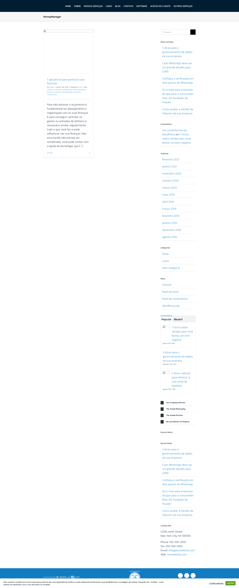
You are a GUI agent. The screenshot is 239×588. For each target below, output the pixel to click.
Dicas (80, 87)
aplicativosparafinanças (63, 89)
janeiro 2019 (169, 223)
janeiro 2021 (169, 166)
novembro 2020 (171, 173)
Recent (178, 319)
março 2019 (169, 209)
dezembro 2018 (171, 230)
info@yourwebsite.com (181, 550)
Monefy (49, 92)
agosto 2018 (169, 237)
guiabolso (82, 89)
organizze (77, 92)
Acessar (167, 285)
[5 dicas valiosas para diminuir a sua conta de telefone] (166, 373)
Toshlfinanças (52, 94)
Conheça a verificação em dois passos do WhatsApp (177, 80)
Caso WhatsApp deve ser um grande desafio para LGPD (177, 67)
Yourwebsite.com (177, 554)
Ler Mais (50, 152)
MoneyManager (67, 92)
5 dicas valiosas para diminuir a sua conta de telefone (181, 379)
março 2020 (169, 187)
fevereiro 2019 (170, 216)
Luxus (165, 261)
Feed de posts (170, 292)
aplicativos (51, 89)
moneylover (57, 92)
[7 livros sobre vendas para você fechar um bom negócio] (166, 327)
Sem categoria (171, 268)
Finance (75, 89)
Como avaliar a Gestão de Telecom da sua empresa (177, 111)
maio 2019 (168, 195)
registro (52, 87)
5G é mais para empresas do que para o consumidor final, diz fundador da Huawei (177, 96)
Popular (166, 319)
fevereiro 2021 (170, 159)
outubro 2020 (170, 180)
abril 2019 (168, 202)
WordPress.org (170, 306)
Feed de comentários (175, 299)
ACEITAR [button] (230, 583)
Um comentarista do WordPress (174, 132)
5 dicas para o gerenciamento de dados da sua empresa (177, 52)
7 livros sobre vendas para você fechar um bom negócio (176, 138)
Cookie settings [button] (216, 583)
